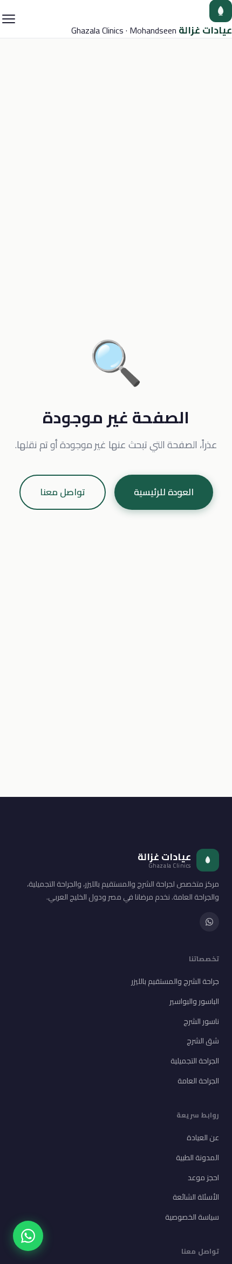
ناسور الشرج (201, 1021)
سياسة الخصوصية (192, 1217)
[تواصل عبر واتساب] (28, 1236)
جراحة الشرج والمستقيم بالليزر (175, 981)
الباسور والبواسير (194, 1001)
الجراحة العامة (198, 1081)
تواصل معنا (62, 492)
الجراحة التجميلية (194, 1061)
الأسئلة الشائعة (196, 1197)
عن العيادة (203, 1137)
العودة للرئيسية (164, 492)
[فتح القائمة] (8, 18)
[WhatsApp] (209, 922)
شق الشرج (203, 1041)
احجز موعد (203, 1177)
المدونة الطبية (197, 1157)
